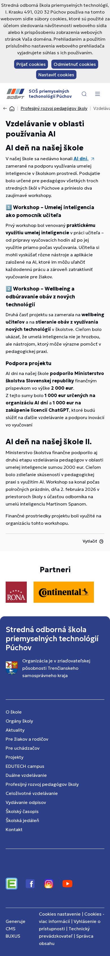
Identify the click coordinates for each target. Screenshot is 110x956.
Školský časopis (22, 811)
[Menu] (97, 94)
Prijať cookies (31, 64)
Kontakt (14, 829)
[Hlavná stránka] (12, 108)
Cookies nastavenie (60, 914)
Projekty (14, 757)
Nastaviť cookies (56, 74)
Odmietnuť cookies (75, 64)
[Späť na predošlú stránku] (6, 108)
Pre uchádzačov (22, 748)
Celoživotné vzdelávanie (32, 793)
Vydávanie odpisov (26, 802)
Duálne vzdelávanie (26, 775)
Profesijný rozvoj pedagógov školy (54, 108)
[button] (84, 94)
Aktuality (15, 730)
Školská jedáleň (22, 820)
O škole (14, 712)
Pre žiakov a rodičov (27, 739)
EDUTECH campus (25, 766)
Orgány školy (19, 721)
